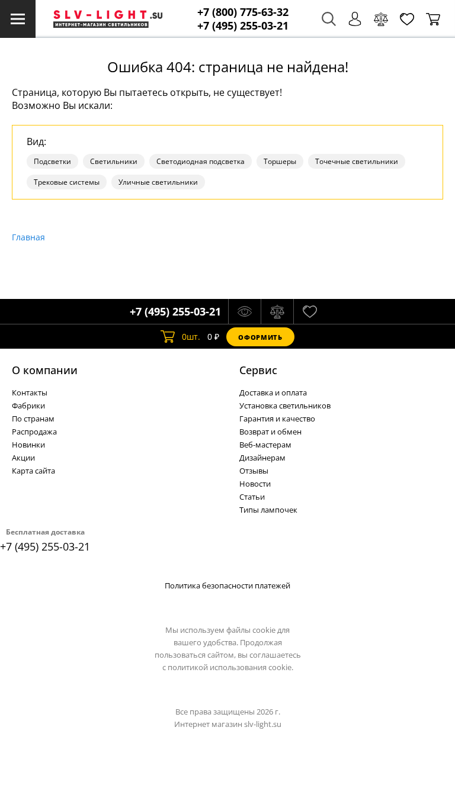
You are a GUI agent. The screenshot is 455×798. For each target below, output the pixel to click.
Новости (255, 483)
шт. (191, 336)
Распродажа (34, 431)
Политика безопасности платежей (227, 585)
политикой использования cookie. (230, 667)
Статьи (252, 496)
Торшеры (280, 161)
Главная (28, 237)
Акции (23, 457)
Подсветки (52, 161)
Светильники (113, 161)
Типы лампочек (268, 509)
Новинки (28, 444)
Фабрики (28, 405)
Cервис (258, 370)
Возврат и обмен (270, 431)
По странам (33, 418)
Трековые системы (67, 182)
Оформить (260, 337)
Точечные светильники (356, 161)
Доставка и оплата (273, 392)
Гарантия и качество (277, 418)
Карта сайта (33, 470)
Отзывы (253, 470)
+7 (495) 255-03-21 (243, 26)
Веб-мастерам (265, 444)
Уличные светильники (158, 182)
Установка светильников (285, 405)
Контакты (29, 392)
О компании (45, 370)
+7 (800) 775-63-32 (243, 12)
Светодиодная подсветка (200, 161)
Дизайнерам (262, 457)
